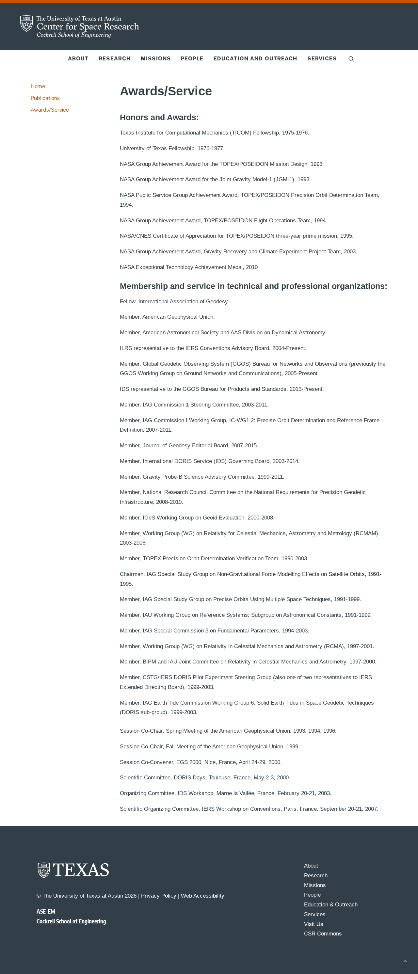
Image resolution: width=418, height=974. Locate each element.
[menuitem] (78, 59)
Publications (45, 98)
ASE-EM (46, 911)
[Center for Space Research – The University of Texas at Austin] (79, 26)
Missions (156, 59)
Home (38, 86)
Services (322, 59)
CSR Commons (323, 934)
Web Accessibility (202, 896)
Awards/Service (50, 110)
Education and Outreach (255, 59)
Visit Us (313, 924)
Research (115, 59)
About (78, 59)
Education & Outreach (331, 905)
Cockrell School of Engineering (71, 921)
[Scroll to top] (405, 960)
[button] (351, 59)
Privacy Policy (158, 896)
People (192, 59)
